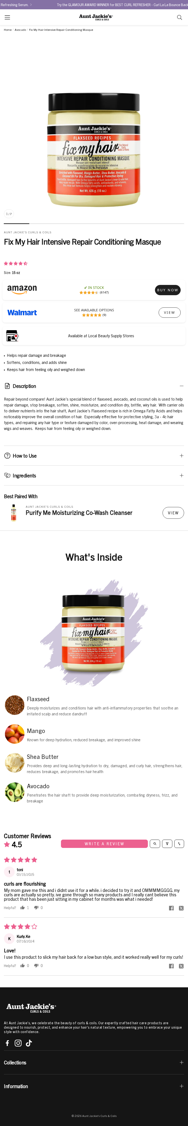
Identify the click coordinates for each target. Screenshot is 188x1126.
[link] (168, 290)
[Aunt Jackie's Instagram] (18, 1043)
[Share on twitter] (181, 908)
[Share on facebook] (171, 908)
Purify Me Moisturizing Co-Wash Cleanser (79, 512)
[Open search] (155, 844)
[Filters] (167, 844)
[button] (7, 17)
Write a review (104, 844)
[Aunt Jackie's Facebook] (7, 1043)
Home (8, 29)
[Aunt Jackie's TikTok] (28, 1043)
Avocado (20, 29)
